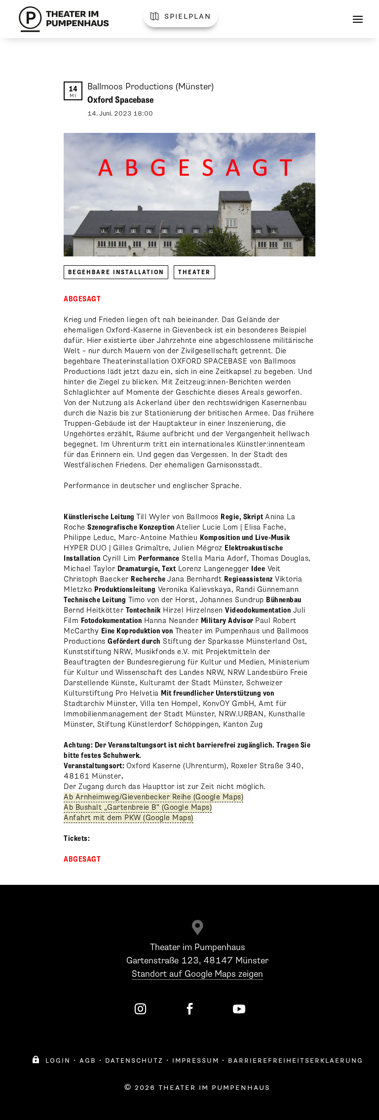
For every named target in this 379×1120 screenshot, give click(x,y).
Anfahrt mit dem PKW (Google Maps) (128, 818)
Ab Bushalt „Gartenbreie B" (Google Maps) (138, 807)
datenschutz (134, 1060)
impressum (195, 1060)
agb (87, 1060)
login (51, 1060)
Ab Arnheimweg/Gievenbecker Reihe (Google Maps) (153, 797)
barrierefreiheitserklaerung (295, 1060)
